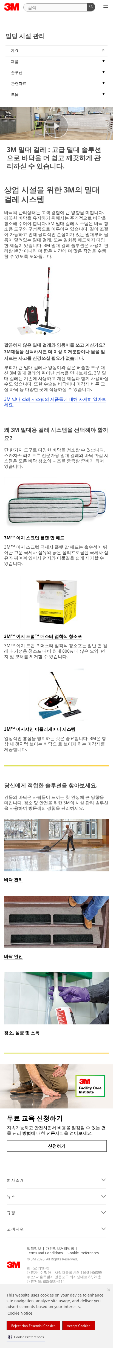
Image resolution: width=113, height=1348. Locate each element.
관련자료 (18, 83)
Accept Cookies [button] (78, 1325)
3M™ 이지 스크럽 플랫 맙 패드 (34, 538)
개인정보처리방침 (60, 1248)
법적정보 (34, 1248)
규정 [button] (11, 1212)
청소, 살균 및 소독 (21, 1033)
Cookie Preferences (83, 1253)
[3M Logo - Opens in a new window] (11, 7)
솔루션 (16, 72)
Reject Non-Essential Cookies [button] (33, 1325)
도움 (15, 94)
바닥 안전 (13, 956)
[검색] (91, 7)
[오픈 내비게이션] (105, 7)
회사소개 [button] (15, 1180)
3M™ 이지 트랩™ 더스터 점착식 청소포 (43, 636)
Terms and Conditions (45, 1253)
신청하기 (57, 1146)
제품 (15, 61)
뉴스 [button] (11, 1196)
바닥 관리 (13, 880)
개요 (15, 50)
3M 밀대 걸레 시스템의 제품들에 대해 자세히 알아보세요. (55, 402)
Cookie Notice (19, 1313)
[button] (26, 1336)
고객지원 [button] (15, 1229)
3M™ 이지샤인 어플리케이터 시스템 (39, 729)
